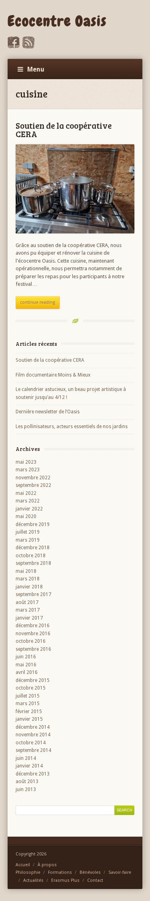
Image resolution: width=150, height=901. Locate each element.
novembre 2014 (33, 735)
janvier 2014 (29, 766)
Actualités (33, 880)
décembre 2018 (33, 547)
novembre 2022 (33, 477)
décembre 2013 (33, 774)
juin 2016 (26, 657)
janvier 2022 (29, 509)
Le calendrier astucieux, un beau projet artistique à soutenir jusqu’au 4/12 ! (71, 393)
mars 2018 (28, 579)
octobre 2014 (31, 743)
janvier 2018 (29, 587)
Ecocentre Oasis (57, 21)
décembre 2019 (33, 524)
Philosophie (28, 872)
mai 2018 (26, 571)
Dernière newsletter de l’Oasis (48, 412)
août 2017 (27, 602)
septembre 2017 (33, 594)
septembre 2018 (33, 563)
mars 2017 (28, 610)
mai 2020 (26, 516)
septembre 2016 (33, 649)
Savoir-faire (119, 872)
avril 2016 (27, 672)
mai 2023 (26, 462)
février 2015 (29, 711)
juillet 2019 (28, 532)
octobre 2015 (31, 688)
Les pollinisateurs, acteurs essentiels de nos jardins (72, 426)
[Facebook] (14, 47)
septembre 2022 (33, 485)
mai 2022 (26, 493)
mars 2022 (28, 501)
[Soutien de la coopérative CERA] (75, 188)
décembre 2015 (33, 680)
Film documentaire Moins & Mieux (53, 375)
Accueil (23, 864)
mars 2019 (28, 540)
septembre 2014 (33, 750)
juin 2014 (26, 758)
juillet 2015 (28, 696)
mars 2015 (28, 703)
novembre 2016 (33, 633)
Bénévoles (90, 872)
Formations (60, 872)
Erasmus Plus (65, 880)
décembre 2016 (33, 625)
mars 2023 (28, 469)
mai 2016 (26, 665)
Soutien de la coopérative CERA (64, 130)
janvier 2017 (29, 618)
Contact (95, 880)
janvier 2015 (29, 719)
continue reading (37, 302)
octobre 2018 (31, 555)
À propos (47, 864)
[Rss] (28, 47)
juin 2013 (26, 789)
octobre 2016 (31, 641)
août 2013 (27, 781)
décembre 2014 (33, 727)
